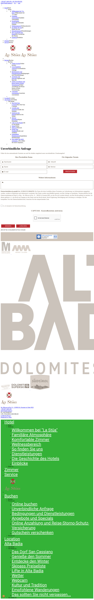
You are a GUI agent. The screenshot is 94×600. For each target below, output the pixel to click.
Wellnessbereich (26, 444)
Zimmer (11, 469)
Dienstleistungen (27, 453)
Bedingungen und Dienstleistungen (43, 513)
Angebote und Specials (32, 518)
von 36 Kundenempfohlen (45, 237)
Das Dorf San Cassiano (32, 551)
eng (19, 3)
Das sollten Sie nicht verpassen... (41, 594)
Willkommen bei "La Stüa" (35, 430)
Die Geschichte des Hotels (35, 458)
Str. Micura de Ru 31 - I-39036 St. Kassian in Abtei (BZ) (17, 407)
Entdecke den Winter (30, 561)
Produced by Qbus (6, 417)
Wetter (18, 575)
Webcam (20, 580)
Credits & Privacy (6, 415)
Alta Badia (13, 543)
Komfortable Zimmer (30, 439)
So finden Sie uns (27, 449)
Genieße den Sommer (31, 556)
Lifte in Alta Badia (27, 570)
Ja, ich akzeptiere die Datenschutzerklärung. (14, 206)
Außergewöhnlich (47, 235)
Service (11, 474)
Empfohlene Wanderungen (35, 589)
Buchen (11, 496)
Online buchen (24, 504)
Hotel (9, 422)
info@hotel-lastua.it (6, 3)
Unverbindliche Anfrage (33, 508)
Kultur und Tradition (29, 585)
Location (12, 539)
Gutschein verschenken (33, 532)
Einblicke (20, 463)
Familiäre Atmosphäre (31, 434)
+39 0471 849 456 (6, 409)
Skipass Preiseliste (29, 566)
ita (15, 3)
